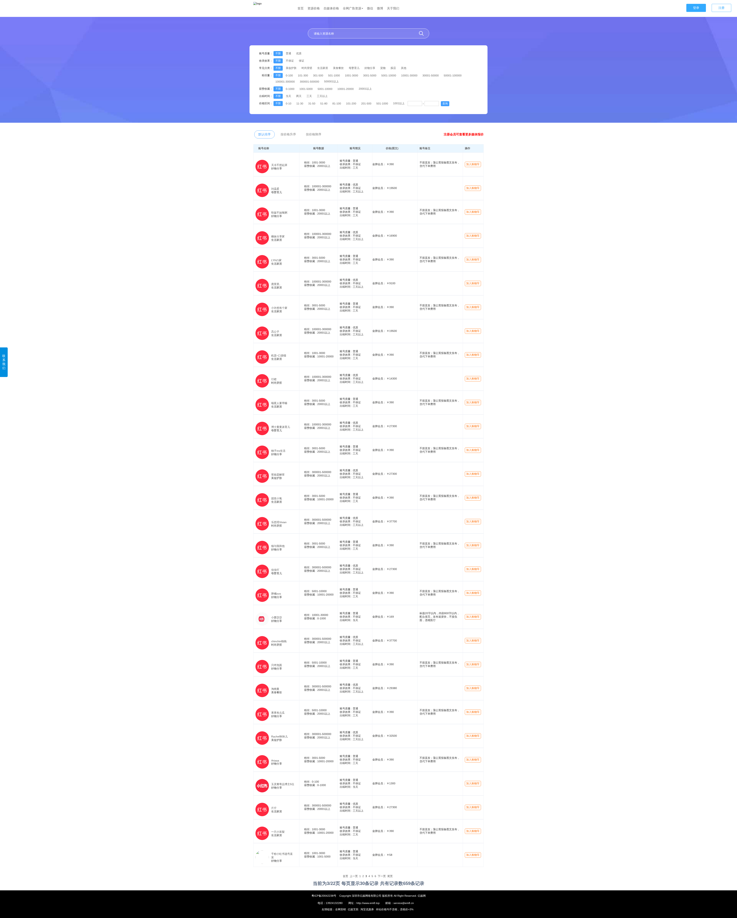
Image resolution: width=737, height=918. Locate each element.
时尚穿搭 (307, 68)
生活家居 (322, 68)
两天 (299, 96)
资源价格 (313, 8)
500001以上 (331, 81)
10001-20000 (345, 88)
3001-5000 (369, 75)
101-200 (351, 103)
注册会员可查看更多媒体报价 (464, 134)
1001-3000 (351, 75)
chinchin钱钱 (279, 641)
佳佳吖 (275, 569)
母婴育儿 (354, 68)
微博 (380, 8)
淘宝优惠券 (367, 909)
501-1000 (334, 75)
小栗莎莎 (276, 617)
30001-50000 (430, 75)
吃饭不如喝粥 (279, 212)
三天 (309, 96)
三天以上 (322, 96)
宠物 (383, 68)
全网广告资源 (352, 8)
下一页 (382, 876)
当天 (288, 96)
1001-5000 (306, 88)
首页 (300, 8)
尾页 (390, 876)
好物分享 (369, 68)
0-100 (289, 75)
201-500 (366, 103)
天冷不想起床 (279, 165)
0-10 (288, 103)
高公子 (275, 331)
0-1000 (290, 88)
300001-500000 (309, 81)
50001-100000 (453, 75)
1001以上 (399, 103)
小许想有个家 (279, 307)
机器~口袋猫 (278, 355)
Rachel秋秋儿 (279, 736)
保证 (301, 60)
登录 (696, 7)
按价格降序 (313, 134)
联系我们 (3, 362)
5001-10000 (388, 75)
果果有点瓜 (278, 712)
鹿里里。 (276, 284)
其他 (403, 68)
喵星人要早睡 (279, 403)
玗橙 (274, 379)
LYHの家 (276, 260)
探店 (393, 68)
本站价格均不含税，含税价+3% (394, 909)
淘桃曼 (275, 688)
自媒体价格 (331, 8)
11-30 (299, 103)
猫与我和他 (278, 546)
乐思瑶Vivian (279, 522)
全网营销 (340, 909)
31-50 (311, 103)
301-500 (318, 75)
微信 (370, 8)
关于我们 (393, 8)
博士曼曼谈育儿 (280, 426)
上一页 (354, 876)
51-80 (323, 103)
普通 (288, 53)
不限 (278, 53)
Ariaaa (275, 760)
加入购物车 (473, 164)
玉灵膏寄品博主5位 (282, 784)
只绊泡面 (276, 665)
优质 (299, 53)
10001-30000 (409, 75)
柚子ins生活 (278, 450)
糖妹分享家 (278, 236)
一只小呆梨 (278, 831)
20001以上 (365, 88)
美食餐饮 (338, 68)
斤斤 (274, 807)
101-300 (303, 75)
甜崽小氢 (276, 498)
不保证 (290, 60)
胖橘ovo (276, 593)
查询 (445, 103)
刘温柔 (275, 188)
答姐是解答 (278, 474)
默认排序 (264, 134)
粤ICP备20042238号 (323, 895)
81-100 (336, 103)
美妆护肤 (291, 68)
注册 (721, 7)
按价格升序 (288, 134)
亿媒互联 (353, 909)
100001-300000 (285, 81)
